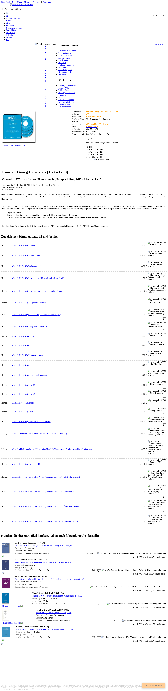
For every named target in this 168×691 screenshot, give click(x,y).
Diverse (9, 37)
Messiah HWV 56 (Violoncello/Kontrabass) (30, 375)
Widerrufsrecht (64, 90)
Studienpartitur (64, 60)
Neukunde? (29, 2)
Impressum (62, 95)
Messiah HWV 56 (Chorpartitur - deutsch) (29, 326)
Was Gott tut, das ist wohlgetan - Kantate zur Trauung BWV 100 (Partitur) (45, 545)
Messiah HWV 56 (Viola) (22, 365)
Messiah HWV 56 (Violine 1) (24, 336)
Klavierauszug (64, 58)
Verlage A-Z (160, 44)
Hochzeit (62, 62)
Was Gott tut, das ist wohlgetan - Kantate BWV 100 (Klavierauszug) (43, 562)
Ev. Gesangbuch (65, 70)
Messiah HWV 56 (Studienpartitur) (26, 266)
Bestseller (62, 74)
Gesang (9, 23)
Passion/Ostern (64, 53)
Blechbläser (11, 30)
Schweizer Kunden (66, 100)
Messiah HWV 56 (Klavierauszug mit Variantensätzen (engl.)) (37, 291)
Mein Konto (17, 2)
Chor (8, 21)
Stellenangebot (64, 107)
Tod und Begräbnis (66, 65)
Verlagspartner (64, 104)
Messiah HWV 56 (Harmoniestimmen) (28, 355)
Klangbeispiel (8, 145)
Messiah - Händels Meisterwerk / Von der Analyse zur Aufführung (39, 433)
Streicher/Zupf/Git (13, 28)
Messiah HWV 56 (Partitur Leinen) (26, 255)
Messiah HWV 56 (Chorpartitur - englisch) (29, 303)
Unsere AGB (63, 88)
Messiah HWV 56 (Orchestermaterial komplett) (31, 421)
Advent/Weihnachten (67, 51)
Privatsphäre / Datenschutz (69, 85)
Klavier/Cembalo (13, 18)
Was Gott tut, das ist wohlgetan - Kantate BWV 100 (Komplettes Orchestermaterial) (49, 579)
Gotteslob (62, 67)
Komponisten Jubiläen (67, 72)
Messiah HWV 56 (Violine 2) (24, 345)
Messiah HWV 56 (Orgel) (22, 412)
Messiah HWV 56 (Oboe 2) (23, 394)
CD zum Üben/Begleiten (97, 124)
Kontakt (61, 97)
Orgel (8, 16)
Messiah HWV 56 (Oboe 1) (23, 385)
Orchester (10, 25)
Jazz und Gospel (65, 55)
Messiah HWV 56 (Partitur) (23, 245)
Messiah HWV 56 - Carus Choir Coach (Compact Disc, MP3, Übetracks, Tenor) (45, 506)
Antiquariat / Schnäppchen (69, 102)
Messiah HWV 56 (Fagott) (23, 403)
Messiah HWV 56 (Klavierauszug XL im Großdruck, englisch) (38, 278)
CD (7, 40)
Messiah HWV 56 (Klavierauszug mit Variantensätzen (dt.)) (36, 315)
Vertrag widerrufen (153, 685)
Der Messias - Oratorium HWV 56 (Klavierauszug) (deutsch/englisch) (45, 629)
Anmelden (47, 2)
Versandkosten (112, 143)
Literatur (9, 35)
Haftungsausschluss (66, 92)
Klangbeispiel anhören (11, 606)
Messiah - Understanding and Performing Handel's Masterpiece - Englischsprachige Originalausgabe (53, 449)
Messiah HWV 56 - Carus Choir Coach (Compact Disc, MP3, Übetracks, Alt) (44, 492)
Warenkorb (5, 2)
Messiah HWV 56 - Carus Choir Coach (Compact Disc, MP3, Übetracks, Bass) (45, 521)
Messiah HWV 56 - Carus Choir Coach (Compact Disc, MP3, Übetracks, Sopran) (46, 477)
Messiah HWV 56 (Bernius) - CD (26, 464)
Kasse (38, 2)
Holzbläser (10, 32)
